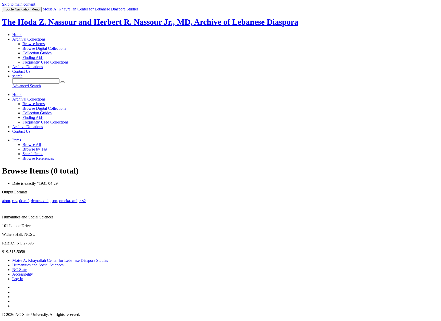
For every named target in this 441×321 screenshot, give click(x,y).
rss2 (82, 201)
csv (14, 201)
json (54, 201)
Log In (17, 279)
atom (6, 201)
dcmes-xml (39, 201)
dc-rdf (24, 201)
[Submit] (62, 82)
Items (16, 140)
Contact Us (21, 71)
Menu (22, 9)
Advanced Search (26, 86)
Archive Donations (27, 67)
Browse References (38, 158)
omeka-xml (68, 201)
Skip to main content (18, 4)
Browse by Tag (34, 149)
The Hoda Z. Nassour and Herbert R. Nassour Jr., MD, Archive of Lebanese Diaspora (150, 22)
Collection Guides (37, 53)
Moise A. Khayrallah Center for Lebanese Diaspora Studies (60, 260)
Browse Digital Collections (44, 48)
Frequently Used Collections (45, 62)
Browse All (31, 144)
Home (17, 34)
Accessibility (22, 274)
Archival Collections (28, 39)
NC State (19, 269)
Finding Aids (32, 57)
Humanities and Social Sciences (38, 265)
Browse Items (33, 44)
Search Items (32, 154)
